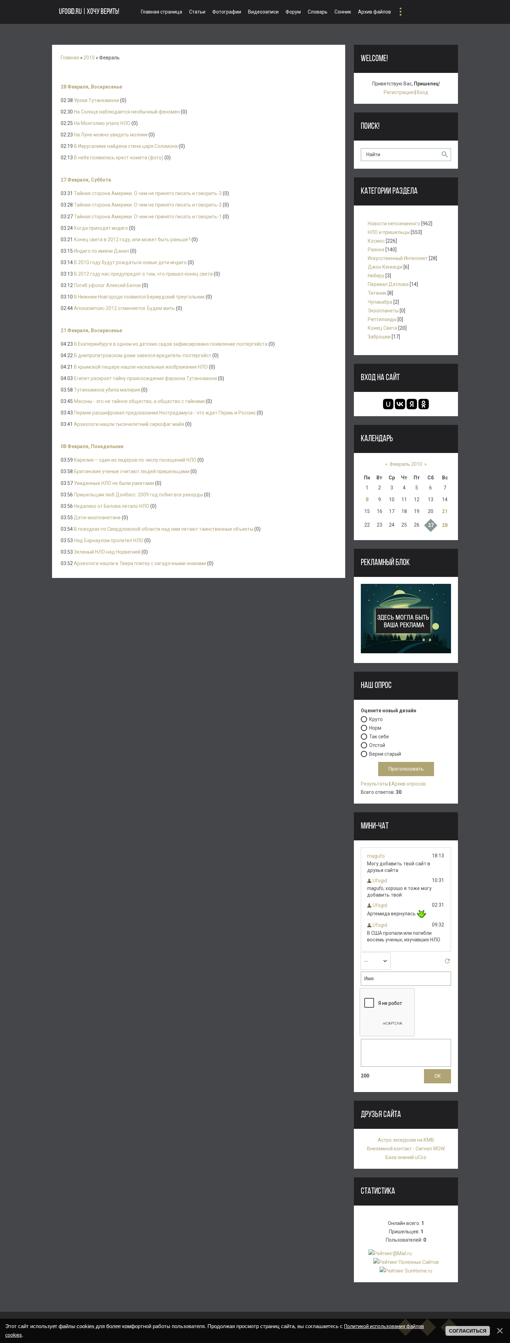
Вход (422, 92)
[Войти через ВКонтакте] (400, 404)
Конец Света (382, 328)
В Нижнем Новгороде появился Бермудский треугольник (139, 297)
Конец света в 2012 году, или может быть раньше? (132, 239)
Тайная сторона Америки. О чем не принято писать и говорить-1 (148, 216)
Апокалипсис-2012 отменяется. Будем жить (124, 308)
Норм (375, 727)
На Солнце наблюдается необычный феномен (127, 112)
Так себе (379, 736)
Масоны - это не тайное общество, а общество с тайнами (139, 401)
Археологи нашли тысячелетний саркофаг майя (129, 424)
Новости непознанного (394, 223)
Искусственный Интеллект (398, 258)
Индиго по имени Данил (101, 251)
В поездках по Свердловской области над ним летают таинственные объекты (163, 529)
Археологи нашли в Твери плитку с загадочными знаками (140, 563)
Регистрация (399, 92)
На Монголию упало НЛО (102, 123)
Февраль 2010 (406, 464)
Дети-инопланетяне (97, 517)
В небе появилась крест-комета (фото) (118, 157)
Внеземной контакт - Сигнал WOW (406, 1148)
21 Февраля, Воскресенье (91, 330)
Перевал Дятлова (388, 284)
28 (445, 525)
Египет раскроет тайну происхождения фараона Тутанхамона (145, 378)
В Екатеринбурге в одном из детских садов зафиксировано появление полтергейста (170, 344)
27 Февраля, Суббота (86, 180)
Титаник (377, 293)
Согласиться (467, 1331)
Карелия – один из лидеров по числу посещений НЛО (135, 460)
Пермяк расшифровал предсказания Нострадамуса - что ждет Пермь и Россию (165, 413)
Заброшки (379, 336)
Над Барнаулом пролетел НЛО (108, 540)
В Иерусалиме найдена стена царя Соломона (126, 146)
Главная (70, 57)
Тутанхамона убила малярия (107, 390)
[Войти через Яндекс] (412, 404)
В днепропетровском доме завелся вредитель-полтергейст (142, 355)
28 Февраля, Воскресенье (91, 87)
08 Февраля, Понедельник (92, 446)
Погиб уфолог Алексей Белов (107, 285)
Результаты (374, 784)
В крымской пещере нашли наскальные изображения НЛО (141, 367)
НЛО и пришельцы (389, 232)
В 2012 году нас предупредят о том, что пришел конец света (143, 274)
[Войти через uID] (388, 404)
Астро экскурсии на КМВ (406, 1140)
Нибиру (376, 275)
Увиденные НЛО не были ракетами (114, 483)
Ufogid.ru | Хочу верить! (89, 12)
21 (445, 511)
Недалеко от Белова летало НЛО (111, 506)
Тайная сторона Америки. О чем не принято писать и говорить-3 (148, 193)
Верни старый (385, 753)
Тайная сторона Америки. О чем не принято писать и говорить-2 (148, 205)
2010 (89, 57)
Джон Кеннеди (385, 267)
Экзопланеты (383, 310)
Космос (376, 241)
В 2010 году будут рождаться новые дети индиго (130, 262)
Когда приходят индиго (101, 228)
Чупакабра (380, 302)
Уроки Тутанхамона (96, 100)
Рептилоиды (382, 319)
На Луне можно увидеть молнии (110, 134)
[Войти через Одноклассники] (423, 404)
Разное (376, 249)
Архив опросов (408, 784)
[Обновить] (447, 963)
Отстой (377, 745)
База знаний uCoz (405, 1157)
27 (431, 525)
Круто (376, 719)
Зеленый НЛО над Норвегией (107, 552)
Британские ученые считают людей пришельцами (131, 471)
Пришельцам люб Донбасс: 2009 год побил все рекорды (138, 494)
